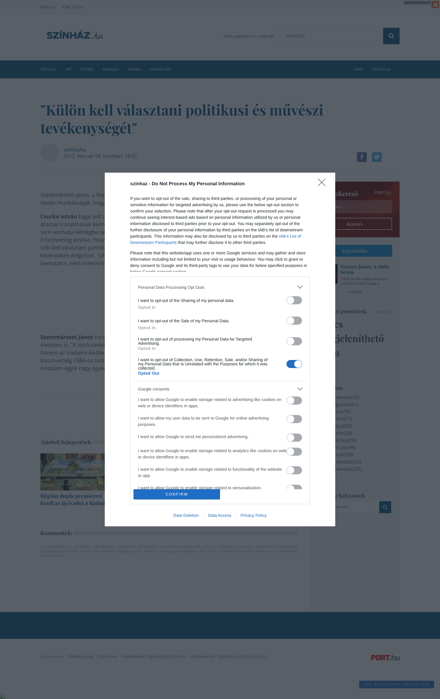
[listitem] (220, 287)
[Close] (323, 184)
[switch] (294, 300)
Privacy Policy (254, 515)
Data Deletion (186, 515)
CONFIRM (177, 494)
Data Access (219, 515)
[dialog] (220, 349)
